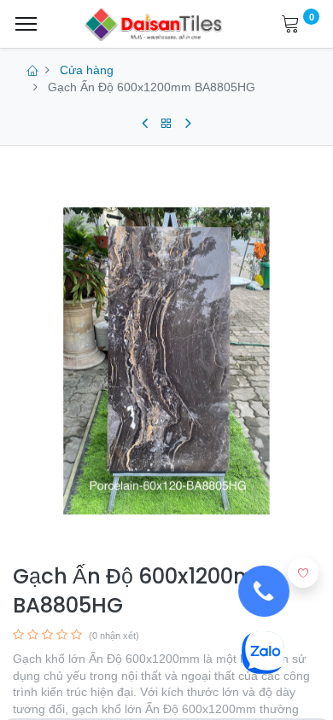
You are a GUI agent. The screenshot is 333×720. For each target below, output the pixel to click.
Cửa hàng (87, 70)
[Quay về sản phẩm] (166, 123)
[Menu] (26, 23)
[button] (303, 572)
